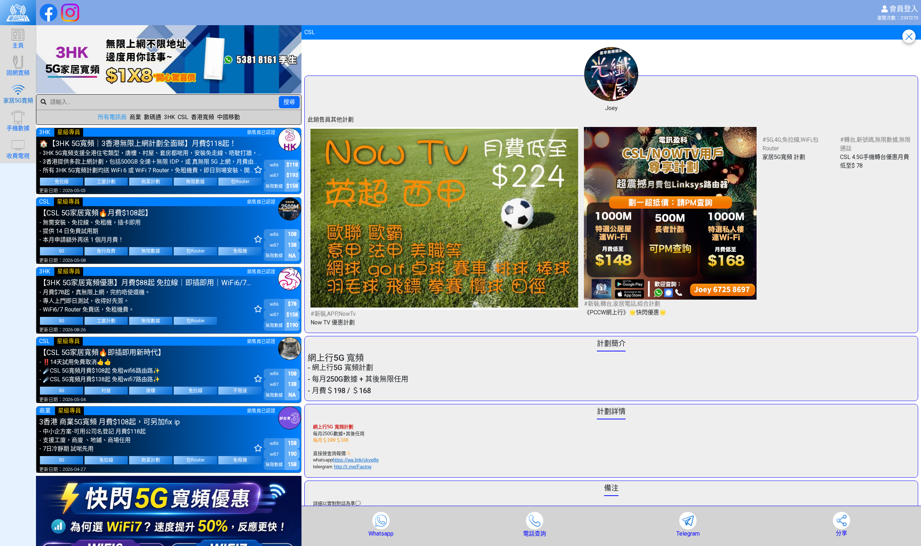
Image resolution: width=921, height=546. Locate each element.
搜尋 (289, 102)
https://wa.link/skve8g (355, 460)
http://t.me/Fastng (352, 466)
